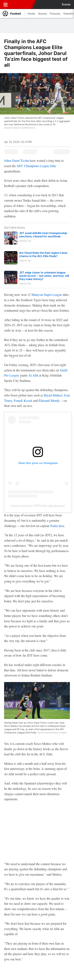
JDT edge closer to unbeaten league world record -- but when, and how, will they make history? (44, 276)
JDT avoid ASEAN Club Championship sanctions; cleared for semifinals (43, 234)
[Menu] (5, 4)
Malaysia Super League (46, 294)
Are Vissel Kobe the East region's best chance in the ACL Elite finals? (43, 254)
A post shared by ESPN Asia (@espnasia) (38, 505)
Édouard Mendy (49, 400)
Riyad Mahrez (53, 395)
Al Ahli (33, 375)
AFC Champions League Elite (36, 166)
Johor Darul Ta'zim (16, 160)
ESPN (22, 4)
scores (66, 4)
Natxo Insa (57, 526)
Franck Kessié (23, 400)
